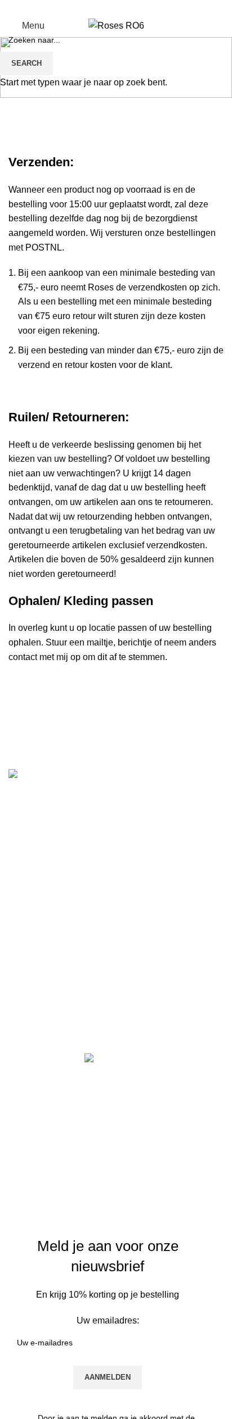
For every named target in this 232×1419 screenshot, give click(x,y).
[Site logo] (116, 25)
